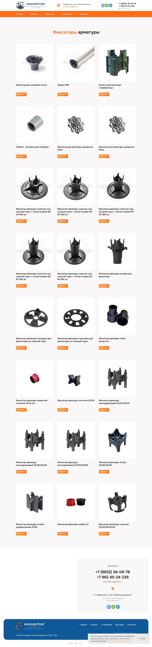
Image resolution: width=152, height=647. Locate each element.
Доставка (50, 14)
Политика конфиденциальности (125, 633)
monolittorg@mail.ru (70, 7)
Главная (19, 14)
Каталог (34, 14)
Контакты (84, 14)
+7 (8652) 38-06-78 (127, 3)
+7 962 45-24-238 (126, 6)
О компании (66, 14)
